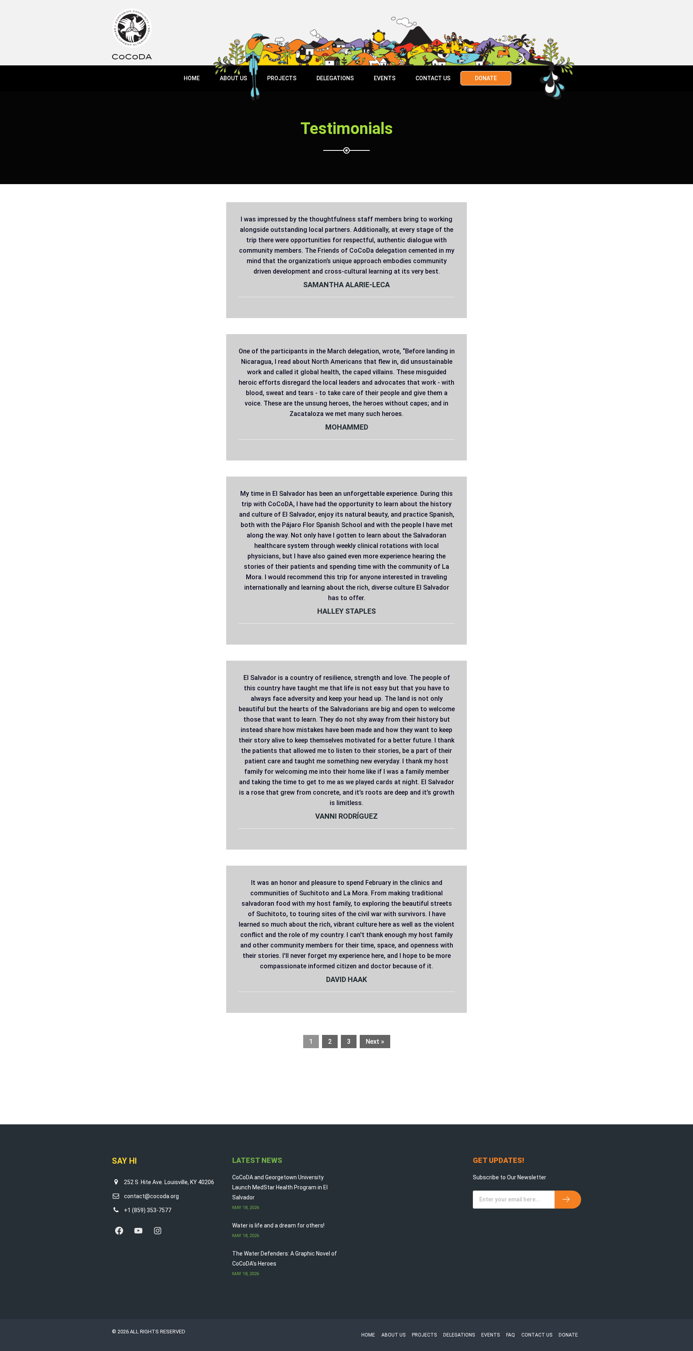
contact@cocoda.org (151, 1196)
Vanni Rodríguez (346, 816)
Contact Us (432, 78)
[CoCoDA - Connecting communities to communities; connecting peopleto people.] (132, 33)
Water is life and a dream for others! (278, 1225)
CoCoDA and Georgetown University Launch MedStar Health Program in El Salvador (280, 1187)
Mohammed (346, 427)
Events (384, 78)
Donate (486, 78)
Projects (281, 78)
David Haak (346, 979)
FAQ (510, 1335)
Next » (375, 1041)
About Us (233, 78)
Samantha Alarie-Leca (346, 284)
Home (192, 78)
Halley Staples (346, 611)
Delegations (335, 78)
